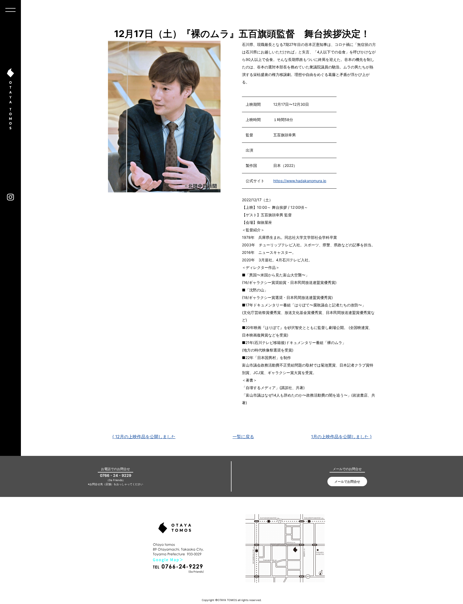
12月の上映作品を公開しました (144, 436)
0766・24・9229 (115, 475)
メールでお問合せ (347, 481)
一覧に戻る (243, 436)
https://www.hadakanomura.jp (299, 180)
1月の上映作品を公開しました (341, 436)
